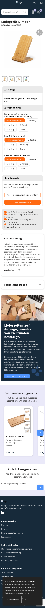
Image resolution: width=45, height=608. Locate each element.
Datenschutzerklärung (11, 553)
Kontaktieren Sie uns (17, 376)
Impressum (6, 537)
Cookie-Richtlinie (9, 556)
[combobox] (12, 12)
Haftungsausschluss (10, 560)
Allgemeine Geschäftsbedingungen (16, 549)
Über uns (5, 525)
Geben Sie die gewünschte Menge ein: (20, 99)
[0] (32, 12)
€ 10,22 (10, 452)
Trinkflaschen (7, 572)
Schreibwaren (7, 576)
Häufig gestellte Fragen (12, 533)
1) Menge (9, 89)
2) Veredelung (12, 107)
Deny (24, 599)
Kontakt (4, 529)
